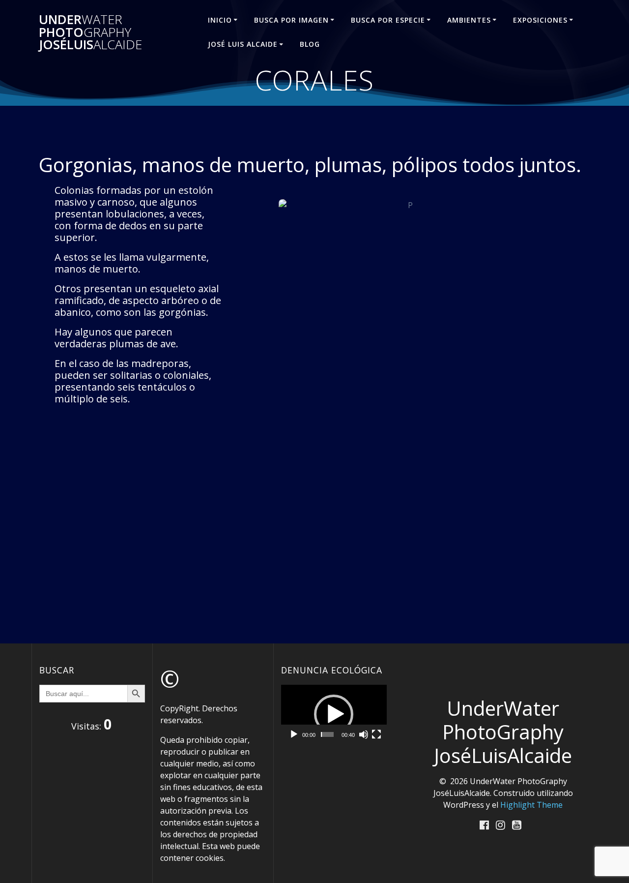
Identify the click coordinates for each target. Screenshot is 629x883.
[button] (333, 714)
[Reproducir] (294, 734)
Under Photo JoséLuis (90, 32)
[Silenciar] (364, 734)
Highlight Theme (531, 804)
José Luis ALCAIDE (243, 44)
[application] (334, 714)
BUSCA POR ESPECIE (388, 20)
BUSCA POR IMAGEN (291, 20)
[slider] (327, 734)
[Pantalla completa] (376, 734)
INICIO (220, 20)
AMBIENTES (469, 20)
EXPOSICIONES (540, 20)
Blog (310, 44)
